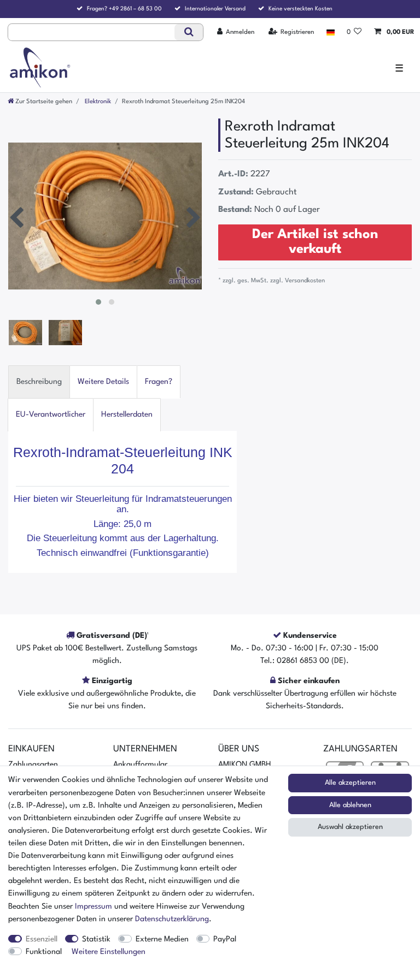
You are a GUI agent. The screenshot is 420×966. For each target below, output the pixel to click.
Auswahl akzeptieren (350, 827)
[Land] (330, 32)
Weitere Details (103, 382)
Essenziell (41, 939)
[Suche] (188, 32)
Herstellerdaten (127, 414)
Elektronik (97, 101)
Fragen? (158, 382)
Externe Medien (162, 939)
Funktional (44, 952)
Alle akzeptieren (350, 782)
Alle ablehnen (350, 805)
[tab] (39, 382)
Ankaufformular (140, 764)
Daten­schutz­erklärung (172, 919)
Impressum (93, 906)
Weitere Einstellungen (108, 952)
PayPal (224, 939)
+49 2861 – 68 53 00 (135, 8)
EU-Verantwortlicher (50, 414)
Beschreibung (39, 382)
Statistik (96, 939)
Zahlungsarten (33, 764)
